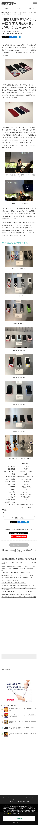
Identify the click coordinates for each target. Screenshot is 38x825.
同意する (19, 818)
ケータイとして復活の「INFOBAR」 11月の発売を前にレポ (17, 577)
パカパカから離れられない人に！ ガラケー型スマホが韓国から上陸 (19, 597)
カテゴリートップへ (19, 545)
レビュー (10, 797)
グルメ (6, 8)
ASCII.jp (11, 801)
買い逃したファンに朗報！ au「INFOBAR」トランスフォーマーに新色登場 (19, 563)
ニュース (16, 797)
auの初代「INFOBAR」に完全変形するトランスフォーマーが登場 (18, 566)
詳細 (9, 813)
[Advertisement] (19, 614)
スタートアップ (19, 8)
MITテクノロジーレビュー (24, 801)
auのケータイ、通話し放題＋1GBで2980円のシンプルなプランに (18, 585)
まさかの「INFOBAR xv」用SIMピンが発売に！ (14, 582)
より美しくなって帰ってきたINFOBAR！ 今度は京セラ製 (16, 572)
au (4, 512)
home (5, 12)
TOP (4, 797)
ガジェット (13, 12)
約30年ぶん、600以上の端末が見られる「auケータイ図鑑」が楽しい (19, 569)
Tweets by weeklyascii (6, 669)
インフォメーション (29, 799)
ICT (21, 799)
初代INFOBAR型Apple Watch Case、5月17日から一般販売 (16, 594)
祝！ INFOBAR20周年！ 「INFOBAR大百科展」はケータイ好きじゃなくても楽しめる (19, 588)
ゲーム (31, 797)
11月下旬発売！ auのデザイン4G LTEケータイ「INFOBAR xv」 (17, 575)
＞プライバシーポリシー (19, 822)
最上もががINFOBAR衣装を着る (10, 580)
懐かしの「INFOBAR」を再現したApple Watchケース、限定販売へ (19, 591)
